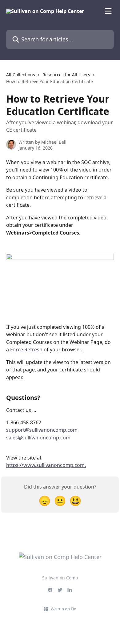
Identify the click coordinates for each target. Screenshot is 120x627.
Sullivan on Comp (60, 578)
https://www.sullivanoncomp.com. (46, 465)
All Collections (20, 75)
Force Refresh (26, 349)
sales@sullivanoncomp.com (38, 437)
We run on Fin (63, 609)
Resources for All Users (66, 75)
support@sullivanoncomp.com (42, 429)
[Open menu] (108, 11)
